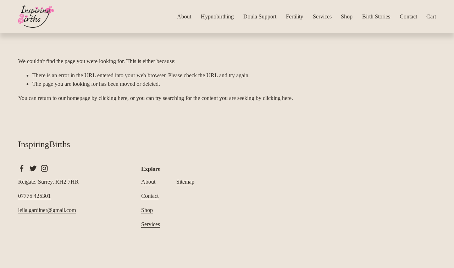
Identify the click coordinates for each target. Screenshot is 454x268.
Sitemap (185, 182)
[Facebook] (21, 168)
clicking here (113, 98)
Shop (347, 16)
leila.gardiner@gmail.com (47, 210)
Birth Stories (376, 16)
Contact (408, 16)
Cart (431, 16)
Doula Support (259, 16)
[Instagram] (44, 168)
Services (322, 16)
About (184, 16)
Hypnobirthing (217, 16)
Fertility (294, 16)
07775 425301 (34, 196)
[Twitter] (33, 168)
